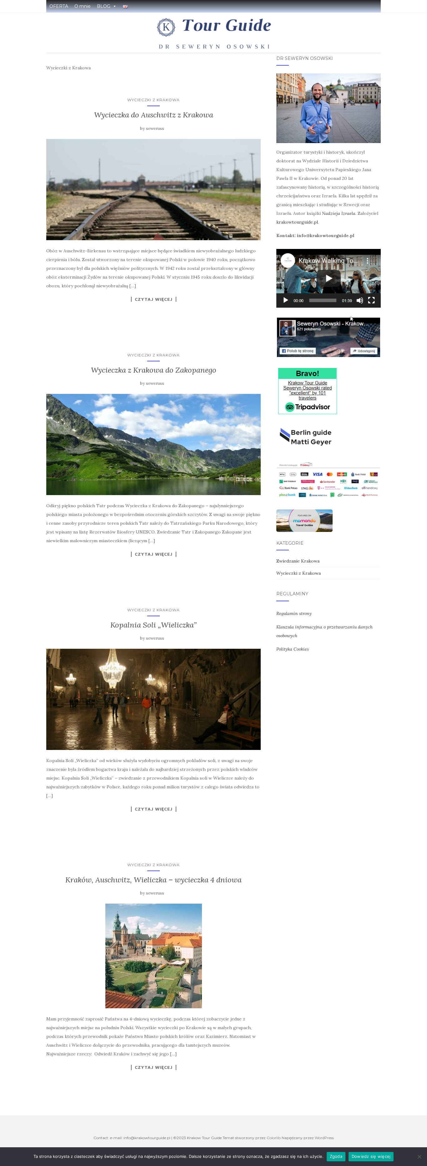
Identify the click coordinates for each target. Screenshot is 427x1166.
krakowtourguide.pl (297, 222)
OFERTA (58, 6)
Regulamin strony (294, 613)
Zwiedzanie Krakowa (297, 561)
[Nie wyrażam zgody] (419, 1157)
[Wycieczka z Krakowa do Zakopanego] (153, 444)
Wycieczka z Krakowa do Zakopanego (153, 370)
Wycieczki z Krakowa (153, 99)
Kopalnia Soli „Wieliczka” (153, 625)
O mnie (82, 6)
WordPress (324, 1137)
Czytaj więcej (154, 299)
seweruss (155, 128)
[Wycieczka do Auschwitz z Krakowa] (153, 189)
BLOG (103, 6)
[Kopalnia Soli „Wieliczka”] (153, 699)
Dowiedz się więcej (371, 1156)
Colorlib (274, 1137)
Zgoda (336, 1156)
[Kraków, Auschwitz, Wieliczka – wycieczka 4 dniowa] (153, 956)
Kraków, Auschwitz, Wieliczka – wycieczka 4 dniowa (153, 880)
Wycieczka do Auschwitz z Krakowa (153, 115)
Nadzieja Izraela (338, 213)
